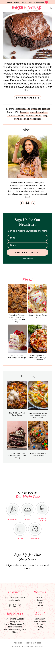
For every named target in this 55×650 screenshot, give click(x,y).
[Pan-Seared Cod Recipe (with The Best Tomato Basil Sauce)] (38, 395)
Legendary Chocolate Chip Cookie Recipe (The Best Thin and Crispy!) (17, 318)
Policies (18, 643)
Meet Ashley (40, 618)
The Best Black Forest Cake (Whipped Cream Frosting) (17, 455)
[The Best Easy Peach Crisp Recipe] (17, 395)
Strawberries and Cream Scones (38, 316)
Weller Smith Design (32, 646)
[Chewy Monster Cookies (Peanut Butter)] (38, 435)
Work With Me (40, 621)
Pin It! (27, 279)
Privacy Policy (27, 258)
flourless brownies (16, 115)
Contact (40, 624)
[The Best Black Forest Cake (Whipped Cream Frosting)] (17, 435)
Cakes (40, 597)
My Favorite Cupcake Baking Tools (15, 620)
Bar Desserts (23, 108)
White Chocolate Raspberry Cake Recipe (17, 356)
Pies (40, 602)
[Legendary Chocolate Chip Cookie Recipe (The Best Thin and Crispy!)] (17, 298)
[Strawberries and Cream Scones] (37, 298)
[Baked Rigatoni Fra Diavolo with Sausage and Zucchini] (37, 339)
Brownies (24, 112)
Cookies (39, 600)
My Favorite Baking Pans (15, 629)
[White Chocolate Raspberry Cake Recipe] (17, 339)
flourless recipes (34, 115)
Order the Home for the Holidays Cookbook (25, 2)
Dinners (40, 605)
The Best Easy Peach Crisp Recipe (17, 414)
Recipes (46, 108)
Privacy (40, 626)
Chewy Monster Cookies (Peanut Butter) (38, 454)
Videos (15, 632)
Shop (40, 629)
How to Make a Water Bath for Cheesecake (15, 625)
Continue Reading (26, 98)
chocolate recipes (39, 112)
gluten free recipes (32, 118)
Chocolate (36, 108)
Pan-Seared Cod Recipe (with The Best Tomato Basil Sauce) (38, 415)
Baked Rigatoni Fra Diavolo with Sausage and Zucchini (37, 357)
